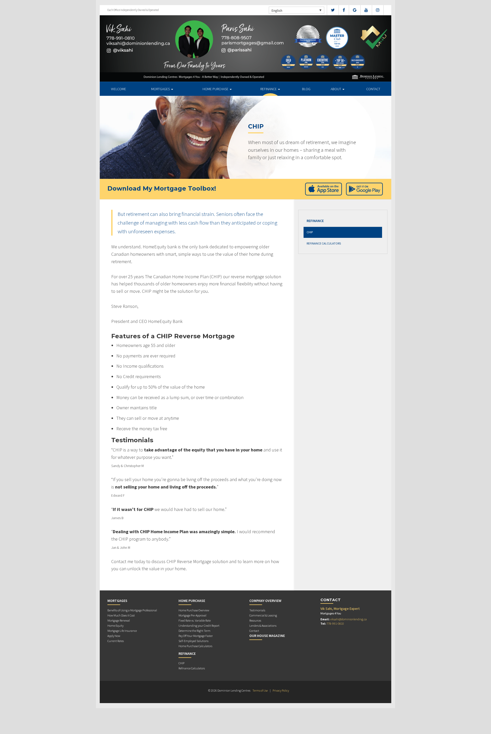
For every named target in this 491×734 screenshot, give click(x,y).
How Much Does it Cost (121, 615)
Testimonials (257, 610)
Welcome (118, 89)
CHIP (310, 232)
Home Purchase (216, 89)
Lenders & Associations (262, 625)
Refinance (268, 89)
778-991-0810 (335, 623)
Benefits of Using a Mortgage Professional (132, 610)
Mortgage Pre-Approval (192, 615)
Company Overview (265, 600)
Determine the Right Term (194, 631)
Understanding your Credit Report (198, 625)
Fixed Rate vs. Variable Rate (194, 620)
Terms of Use (260, 690)
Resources (255, 620)
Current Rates (115, 641)
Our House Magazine (267, 635)
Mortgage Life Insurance (122, 631)
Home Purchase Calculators (195, 646)
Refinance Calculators (324, 243)
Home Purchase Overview (193, 610)
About (336, 89)
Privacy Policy (281, 690)
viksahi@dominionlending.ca (348, 619)
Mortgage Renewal (118, 620)
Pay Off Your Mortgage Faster (195, 636)
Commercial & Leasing (263, 615)
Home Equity (115, 625)
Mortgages (161, 89)
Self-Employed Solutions (193, 641)
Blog (306, 89)
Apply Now (113, 636)
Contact (373, 89)
